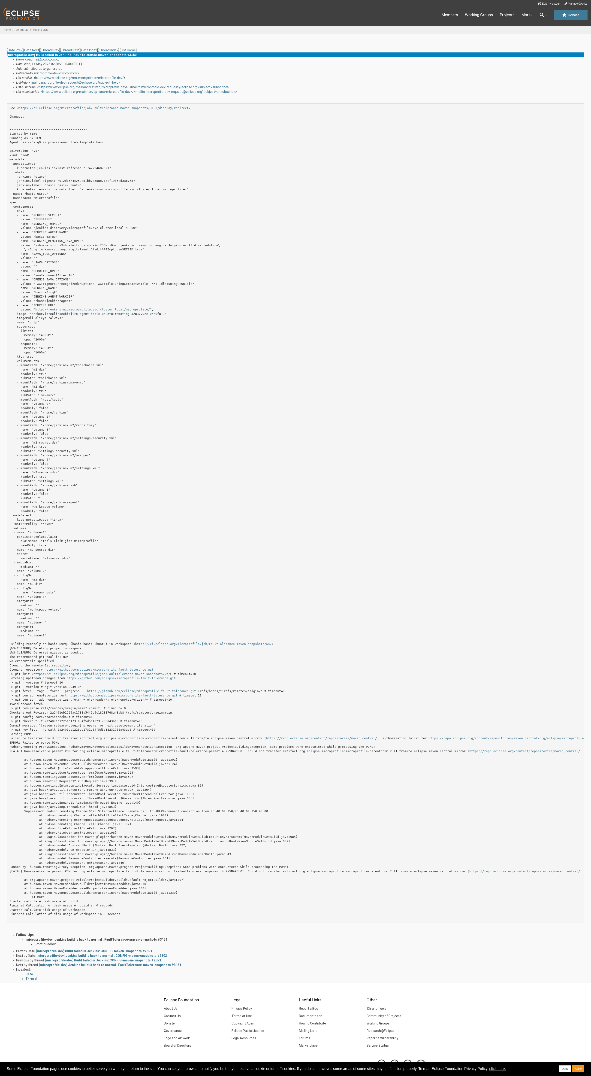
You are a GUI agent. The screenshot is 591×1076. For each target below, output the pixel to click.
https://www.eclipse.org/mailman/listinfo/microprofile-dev (82, 87)
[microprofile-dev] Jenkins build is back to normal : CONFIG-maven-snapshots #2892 (101, 955)
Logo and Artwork (177, 1038)
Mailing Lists (40, 29)
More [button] (526, 14)
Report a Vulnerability (382, 1038)
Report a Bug (308, 1008)
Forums (304, 1038)
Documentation (310, 1016)
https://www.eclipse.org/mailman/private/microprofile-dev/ (79, 78)
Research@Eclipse (381, 1031)
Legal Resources (244, 1038)
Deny (565, 1068)
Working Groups (479, 14)
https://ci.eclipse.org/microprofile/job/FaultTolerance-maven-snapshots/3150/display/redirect (104, 108)
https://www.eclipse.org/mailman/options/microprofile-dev (86, 92)
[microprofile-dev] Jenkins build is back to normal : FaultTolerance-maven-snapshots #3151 (96, 939)
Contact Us (172, 1016)
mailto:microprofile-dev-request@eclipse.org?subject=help (74, 82)
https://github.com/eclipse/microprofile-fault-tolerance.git (99, 669)
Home (7, 29)
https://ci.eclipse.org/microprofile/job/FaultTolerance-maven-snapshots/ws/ (203, 644)
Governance (173, 1031)
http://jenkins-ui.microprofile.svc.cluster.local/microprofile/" (93, 309)
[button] (543, 15)
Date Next (31, 50)
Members (450, 14)
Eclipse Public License (248, 1031)
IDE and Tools (376, 1008)
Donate (573, 15)
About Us (171, 1008)
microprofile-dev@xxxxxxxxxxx (56, 73)
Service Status (378, 1045)
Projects (507, 14)
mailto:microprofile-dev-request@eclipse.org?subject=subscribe (179, 87)
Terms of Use (242, 1016)
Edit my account (551, 3)
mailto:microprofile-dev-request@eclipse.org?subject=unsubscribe (185, 92)
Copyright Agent (244, 1023)
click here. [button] (497, 1069)
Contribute (21, 29)
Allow (578, 1068)
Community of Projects (384, 1016)
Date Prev (15, 50)
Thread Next (70, 50)
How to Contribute (312, 1023)
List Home (128, 50)
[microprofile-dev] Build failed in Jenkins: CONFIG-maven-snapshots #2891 (94, 951)
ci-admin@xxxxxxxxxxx (42, 59)
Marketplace (308, 1045)
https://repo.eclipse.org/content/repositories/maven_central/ (321, 738)
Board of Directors (177, 1045)
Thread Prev (50, 50)
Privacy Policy (242, 1008)
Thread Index (108, 50)
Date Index (89, 50)
